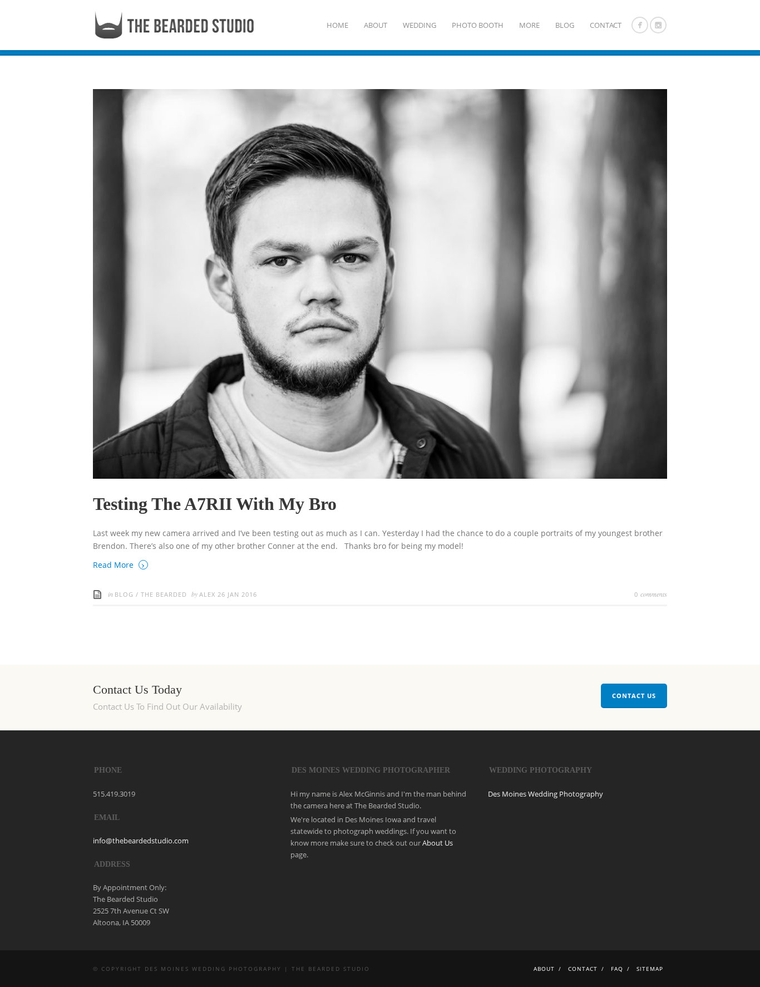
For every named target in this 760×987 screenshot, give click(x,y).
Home (337, 25)
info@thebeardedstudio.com (141, 841)
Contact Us (634, 695)
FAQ (617, 969)
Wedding (419, 25)
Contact (605, 25)
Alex (208, 594)
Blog (564, 25)
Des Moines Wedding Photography (545, 794)
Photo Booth (478, 25)
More (529, 25)
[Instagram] (658, 25)
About (375, 25)
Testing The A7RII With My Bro (215, 504)
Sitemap (649, 969)
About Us (437, 843)
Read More (119, 564)
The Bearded (164, 594)
